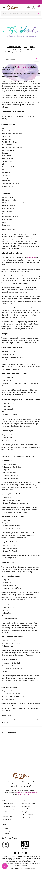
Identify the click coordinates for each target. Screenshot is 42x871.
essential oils (31, 258)
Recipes (34, 52)
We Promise (6, 833)
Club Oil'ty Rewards (8, 803)
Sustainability (6, 831)
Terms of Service (26, 817)
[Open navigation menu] (4, 7)
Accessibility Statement (28, 803)
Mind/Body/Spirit (11, 52)
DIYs (25, 47)
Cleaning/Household (14, 47)
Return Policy (25, 809)
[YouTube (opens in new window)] (26, 853)
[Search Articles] (36, 59)
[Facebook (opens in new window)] (15, 853)
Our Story (5, 828)
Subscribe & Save (7, 816)
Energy (32, 47)
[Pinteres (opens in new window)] (18, 853)
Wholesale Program (8, 814)
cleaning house (21, 100)
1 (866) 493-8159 (23, 794)
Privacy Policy (26, 812)
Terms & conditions (27, 814)
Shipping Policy (26, 806)
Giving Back (29, 49)
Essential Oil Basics (15, 49)
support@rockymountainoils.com (26, 792)
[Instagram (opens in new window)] (22, 853)
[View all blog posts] (21, 30)
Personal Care (24, 52)
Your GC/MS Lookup (8, 819)
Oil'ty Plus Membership (9, 806)
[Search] (38, 14)
